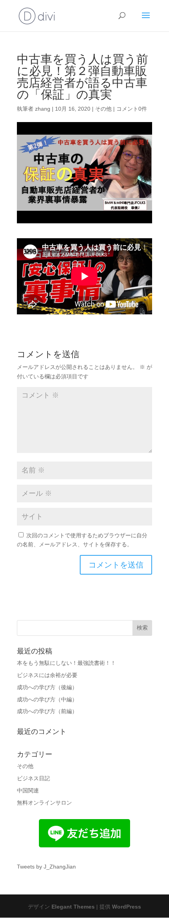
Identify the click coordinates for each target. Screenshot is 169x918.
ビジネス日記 (33, 778)
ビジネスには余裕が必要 (47, 675)
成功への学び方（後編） (47, 687)
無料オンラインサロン (44, 802)
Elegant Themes (73, 906)
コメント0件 (131, 109)
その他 (103, 109)
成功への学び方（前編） (47, 711)
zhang (42, 109)
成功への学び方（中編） (47, 699)
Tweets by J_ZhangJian (46, 866)
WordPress (126, 906)
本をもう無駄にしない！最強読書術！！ (66, 663)
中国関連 (28, 790)
